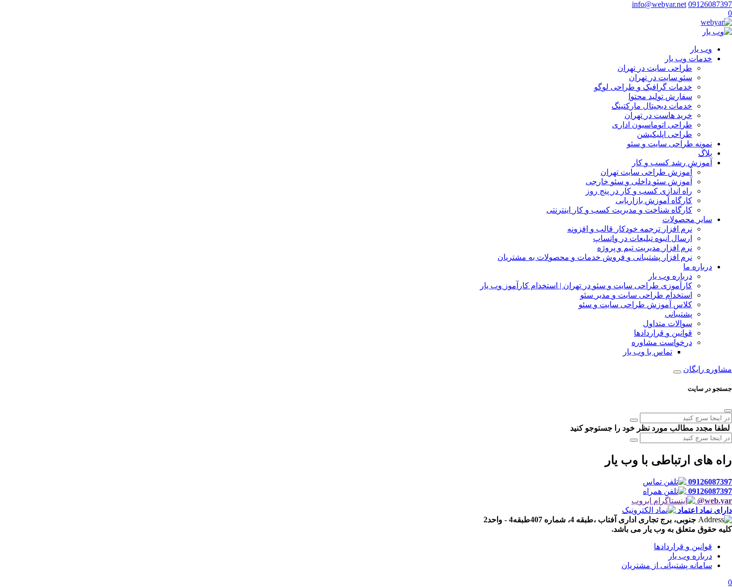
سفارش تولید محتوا (660, 96)
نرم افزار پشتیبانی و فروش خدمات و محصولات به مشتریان (594, 257)
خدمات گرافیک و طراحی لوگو (643, 87)
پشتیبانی (678, 314)
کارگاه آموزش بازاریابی (653, 200)
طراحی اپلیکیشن (664, 134)
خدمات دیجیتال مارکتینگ (651, 106)
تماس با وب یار (647, 352)
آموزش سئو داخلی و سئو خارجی (639, 181)
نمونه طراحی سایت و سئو (669, 143)
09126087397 (710, 4)
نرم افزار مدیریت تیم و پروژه (644, 247)
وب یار (701, 49)
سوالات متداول (667, 323)
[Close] (728, 410)
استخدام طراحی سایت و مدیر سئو (636, 295)
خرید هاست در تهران (658, 115)
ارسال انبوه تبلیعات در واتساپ (642, 238)
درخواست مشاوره (661, 342)
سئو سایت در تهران (660, 77)
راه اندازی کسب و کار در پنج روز (639, 191)
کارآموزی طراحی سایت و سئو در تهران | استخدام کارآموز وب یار (586, 285)
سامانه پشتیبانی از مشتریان (666, 565)
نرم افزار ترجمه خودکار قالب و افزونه (629, 229)
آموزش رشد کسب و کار (672, 162)
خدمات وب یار (688, 58)
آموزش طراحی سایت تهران (646, 172)
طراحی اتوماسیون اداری (652, 124)
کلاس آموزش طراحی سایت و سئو (635, 304)
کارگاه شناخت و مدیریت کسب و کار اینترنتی (619, 210)
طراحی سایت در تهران (654, 68)
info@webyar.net (659, 4)
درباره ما (697, 266)
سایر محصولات (687, 219)
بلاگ (705, 153)
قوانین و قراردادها (663, 333)
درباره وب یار (670, 276)
